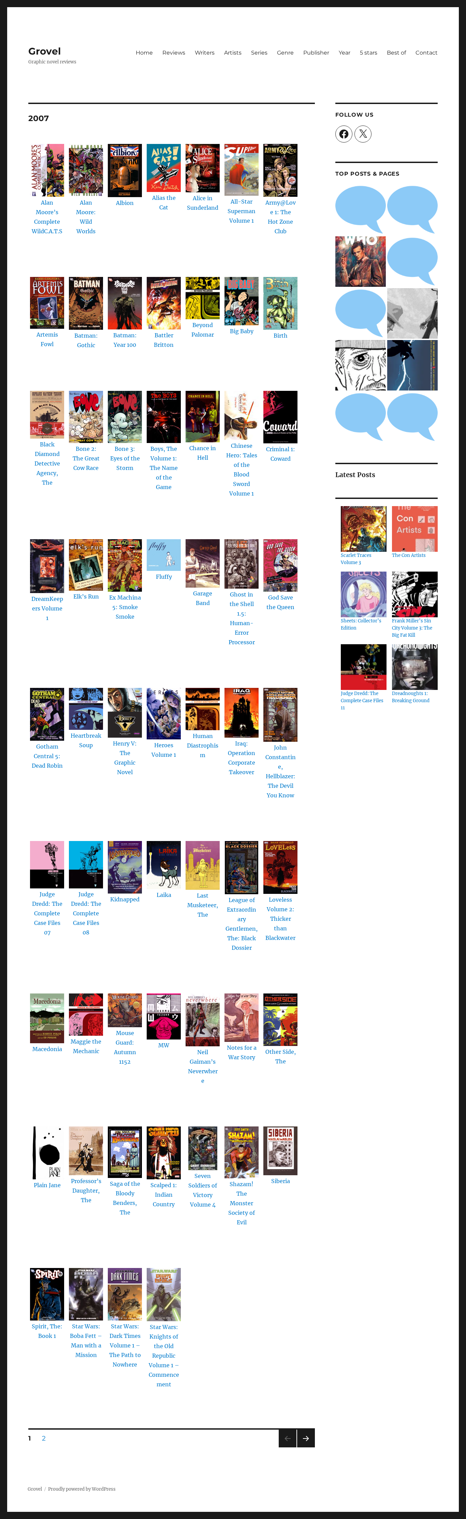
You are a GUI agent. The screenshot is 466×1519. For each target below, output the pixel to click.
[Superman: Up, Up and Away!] (412, 261)
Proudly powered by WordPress (82, 1489)
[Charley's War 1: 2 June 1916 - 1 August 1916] (360, 210)
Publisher (316, 52)
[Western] (412, 313)
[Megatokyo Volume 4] (360, 313)
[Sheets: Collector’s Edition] (364, 594)
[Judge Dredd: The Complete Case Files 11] (364, 667)
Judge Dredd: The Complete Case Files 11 (362, 701)
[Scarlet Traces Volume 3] (364, 529)
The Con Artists (409, 555)
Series (259, 52)
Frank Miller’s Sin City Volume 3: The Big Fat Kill (412, 628)
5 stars (368, 52)
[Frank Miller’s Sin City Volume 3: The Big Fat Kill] (415, 594)
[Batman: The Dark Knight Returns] (412, 365)
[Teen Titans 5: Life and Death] (412, 210)
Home (144, 52)
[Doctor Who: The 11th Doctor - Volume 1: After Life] (360, 261)
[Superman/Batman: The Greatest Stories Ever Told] (412, 417)
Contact (427, 52)
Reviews (173, 52)
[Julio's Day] (360, 365)
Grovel (44, 51)
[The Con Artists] (415, 529)
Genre (285, 52)
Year (344, 52)
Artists (233, 52)
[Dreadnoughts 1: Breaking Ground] (415, 667)
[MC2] (360, 417)
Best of (396, 52)
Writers (205, 52)
